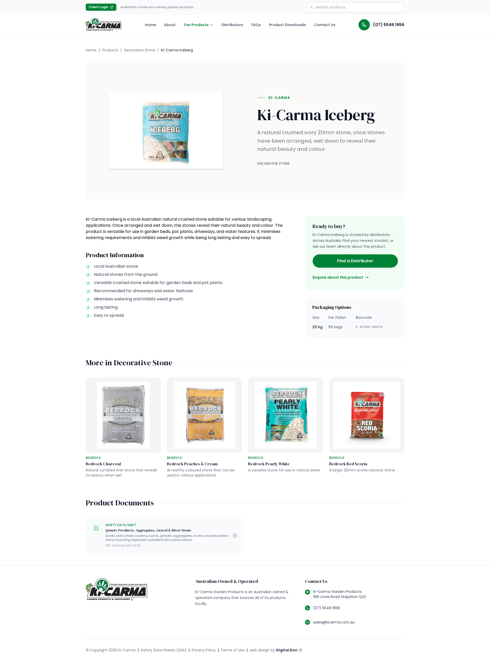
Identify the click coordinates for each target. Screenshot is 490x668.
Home (150, 24)
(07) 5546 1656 (388, 25)
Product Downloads (287, 24)
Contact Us (324, 24)
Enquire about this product (338, 277)
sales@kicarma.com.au (334, 622)
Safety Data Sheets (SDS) (164, 650)
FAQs (256, 24)
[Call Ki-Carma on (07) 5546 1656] (364, 24)
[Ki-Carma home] (103, 25)
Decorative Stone (139, 50)
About (170, 24)
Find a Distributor (355, 261)
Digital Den (289, 651)
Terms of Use (232, 650)
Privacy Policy (204, 650)
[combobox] (355, 7)
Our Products (196, 24)
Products (110, 50)
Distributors (232, 24)
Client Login (102, 8)
